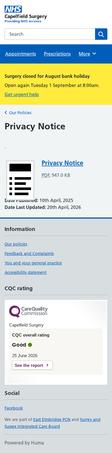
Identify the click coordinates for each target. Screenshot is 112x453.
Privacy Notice (62, 163)
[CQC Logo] (28, 312)
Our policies (16, 244)
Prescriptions (57, 54)
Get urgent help (22, 94)
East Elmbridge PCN (51, 419)
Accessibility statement (26, 272)
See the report (29, 365)
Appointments (20, 54)
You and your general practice (33, 263)
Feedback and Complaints (29, 253)
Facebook (14, 408)
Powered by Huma (24, 443)
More (87, 54)
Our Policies (20, 112)
